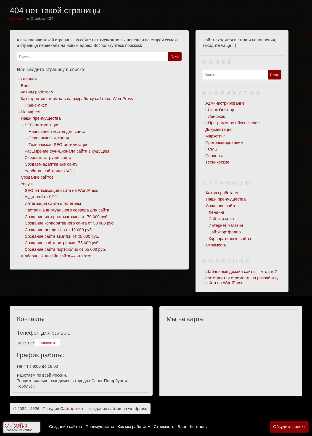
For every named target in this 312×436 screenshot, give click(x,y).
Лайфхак (216, 116)
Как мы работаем (134, 426)
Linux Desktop (221, 110)
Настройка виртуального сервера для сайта (67, 210)
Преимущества (99, 426)
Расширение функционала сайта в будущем (67, 151)
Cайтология (71, 408)
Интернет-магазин (226, 225)
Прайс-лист (36, 105)
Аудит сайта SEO (41, 197)
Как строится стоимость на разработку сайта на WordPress (77, 98)
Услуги (27, 184)
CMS (212, 149)
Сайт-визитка (221, 219)
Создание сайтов (65, 426)
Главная (29, 79)
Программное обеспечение (234, 123)
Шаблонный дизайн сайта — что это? (56, 256)
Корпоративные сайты (230, 238)
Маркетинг (215, 136)
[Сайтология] (16, 426)
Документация (219, 129)
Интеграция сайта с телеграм (53, 203)
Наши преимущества (41, 118)
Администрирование (225, 103)
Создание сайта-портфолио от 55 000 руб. (65, 249)
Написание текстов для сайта (57, 131)
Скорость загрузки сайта (48, 157)
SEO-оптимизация (42, 125)
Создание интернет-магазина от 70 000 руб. (66, 216)
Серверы (214, 155)
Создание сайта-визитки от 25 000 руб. (62, 236)
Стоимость (164, 426)
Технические (217, 162)
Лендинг (217, 212)
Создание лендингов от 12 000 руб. (59, 229)
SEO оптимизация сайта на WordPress (61, 190)
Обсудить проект (289, 426)
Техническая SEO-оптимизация (58, 144)
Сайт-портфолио (225, 232)
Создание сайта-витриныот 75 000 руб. (62, 242)
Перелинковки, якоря (49, 138)
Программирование (224, 142)
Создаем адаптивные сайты (52, 164)
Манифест (31, 112)
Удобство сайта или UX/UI (50, 171)
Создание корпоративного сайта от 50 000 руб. (70, 223)
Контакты (199, 426)
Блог (182, 426)
